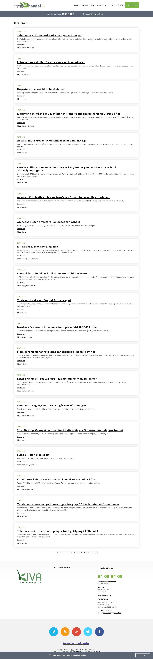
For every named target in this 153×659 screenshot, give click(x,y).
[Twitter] (87, 631)
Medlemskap (101, 5)
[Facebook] (99, 631)
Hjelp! (93, 5)
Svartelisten (132, 5)
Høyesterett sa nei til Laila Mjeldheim (41, 89)
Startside (76, 5)
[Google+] (76, 631)
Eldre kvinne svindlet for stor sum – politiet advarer (51, 62)
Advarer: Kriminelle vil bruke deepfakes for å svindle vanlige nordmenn (63, 197)
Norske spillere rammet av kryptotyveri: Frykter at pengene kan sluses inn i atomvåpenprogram (66, 169)
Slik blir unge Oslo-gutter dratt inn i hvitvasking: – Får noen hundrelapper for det (70, 430)
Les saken (21, 44)
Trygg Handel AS (76, 649)
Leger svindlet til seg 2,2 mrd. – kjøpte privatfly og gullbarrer (57, 378)
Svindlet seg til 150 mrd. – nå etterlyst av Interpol (49, 35)
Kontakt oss (120, 5)
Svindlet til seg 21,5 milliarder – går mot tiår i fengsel (52, 405)
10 (92, 553)
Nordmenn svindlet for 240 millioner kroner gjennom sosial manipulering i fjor (68, 113)
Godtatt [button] (142, 655)
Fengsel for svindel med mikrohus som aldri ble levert (52, 273)
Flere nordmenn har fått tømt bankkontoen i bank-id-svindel (56, 351)
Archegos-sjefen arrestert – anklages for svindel (48, 222)
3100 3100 (67, 14)
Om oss (111, 5)
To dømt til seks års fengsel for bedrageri (44, 300)
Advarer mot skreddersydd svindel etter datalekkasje (51, 140)
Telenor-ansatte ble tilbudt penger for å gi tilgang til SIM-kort (57, 531)
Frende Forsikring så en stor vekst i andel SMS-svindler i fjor (56, 479)
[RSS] (65, 631)
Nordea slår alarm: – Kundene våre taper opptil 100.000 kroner (57, 327)
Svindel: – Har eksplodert (33, 454)
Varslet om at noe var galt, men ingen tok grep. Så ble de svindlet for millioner (68, 504)
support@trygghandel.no (94, 14)
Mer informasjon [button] (79, 655)
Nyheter (85, 5)
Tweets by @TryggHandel (62, 567)
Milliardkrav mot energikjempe (37, 246)
